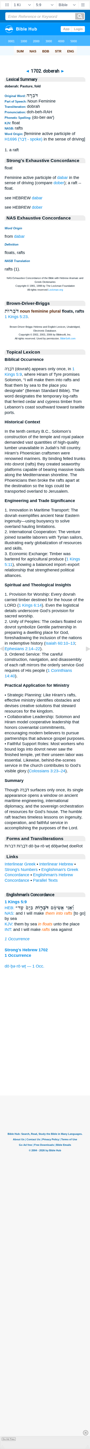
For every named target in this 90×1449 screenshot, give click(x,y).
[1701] (6, 659)
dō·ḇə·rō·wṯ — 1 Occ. (24, 966)
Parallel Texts (45, 880)
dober (59, 183)
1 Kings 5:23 (16, 316)
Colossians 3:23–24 (47, 771)
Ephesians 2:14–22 (22, 648)
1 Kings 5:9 (16, 902)
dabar (62, 177)
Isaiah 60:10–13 (60, 643)
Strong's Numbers (21, 869)
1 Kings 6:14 (30, 605)
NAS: (9, 913)
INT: (8, 929)
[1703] (84, 659)
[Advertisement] (45, 1067)
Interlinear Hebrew (56, 864)
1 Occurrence (17, 939)
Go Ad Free (9, 1439)
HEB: (9, 908)
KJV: (9, 924)
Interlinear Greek (20, 864)
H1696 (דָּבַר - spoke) (23, 139)
